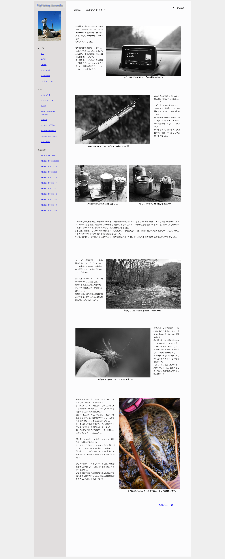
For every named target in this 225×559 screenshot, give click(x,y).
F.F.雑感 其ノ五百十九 (49, 183)
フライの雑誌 (45, 142)
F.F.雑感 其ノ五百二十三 (50, 161)
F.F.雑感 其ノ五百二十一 (50, 172)
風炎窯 (43, 106)
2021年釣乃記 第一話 (48, 155)
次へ (173, 505)
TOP (42, 54)
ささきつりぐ (45, 95)
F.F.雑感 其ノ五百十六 (49, 199)
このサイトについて (48, 81)
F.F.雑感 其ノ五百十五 (49, 205)
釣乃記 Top (163, 505)
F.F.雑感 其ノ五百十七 (49, 194)
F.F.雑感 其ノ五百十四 (49, 210)
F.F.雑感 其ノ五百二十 (49, 177)
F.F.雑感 (44, 65)
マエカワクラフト (47, 100)
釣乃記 (43, 59)
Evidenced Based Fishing (49, 136)
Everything (44, 114)
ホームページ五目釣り (48, 125)
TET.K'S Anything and (48, 111)
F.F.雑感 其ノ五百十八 (49, 188)
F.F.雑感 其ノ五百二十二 (50, 166)
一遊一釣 (44, 120)
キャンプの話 (45, 70)
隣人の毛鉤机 (45, 76)
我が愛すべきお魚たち (48, 131)
